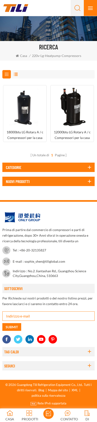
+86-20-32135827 (32, 250)
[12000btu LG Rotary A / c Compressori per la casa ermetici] (72, 107)
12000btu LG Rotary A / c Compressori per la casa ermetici (72, 135)
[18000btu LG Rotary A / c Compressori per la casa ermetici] (25, 107)
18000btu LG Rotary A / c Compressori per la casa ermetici (25, 135)
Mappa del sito (58, 390)
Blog (41, 390)
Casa (23, 56)
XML (75, 390)
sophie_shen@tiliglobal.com (44, 261)
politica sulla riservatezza (48, 395)
